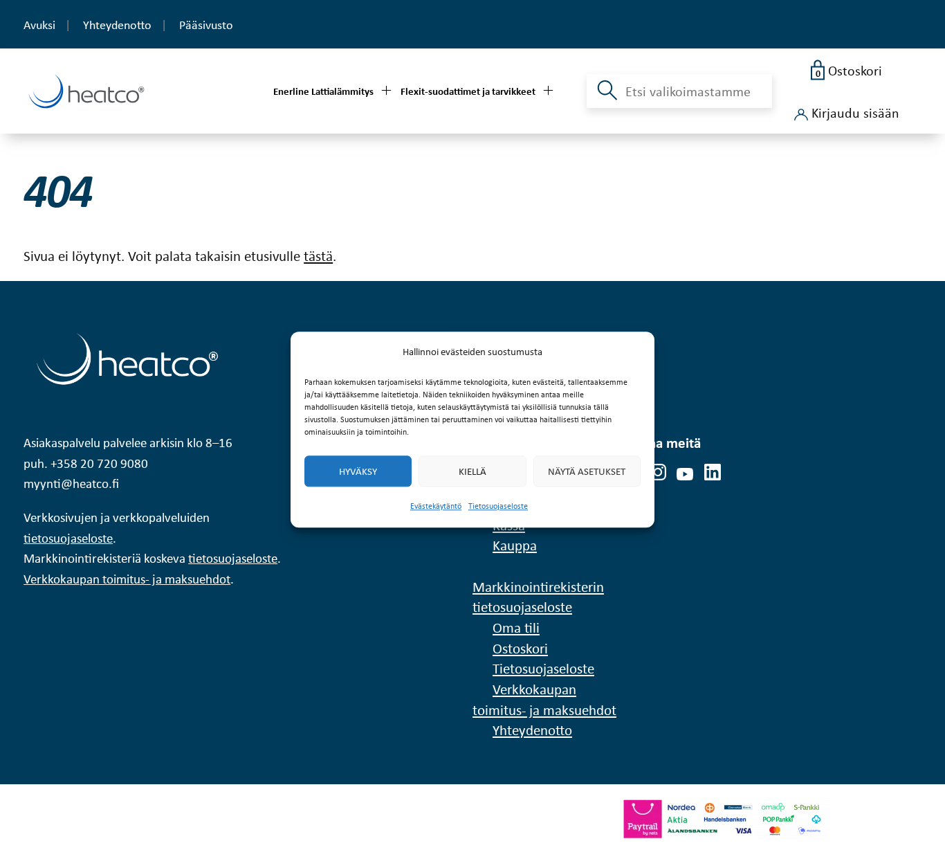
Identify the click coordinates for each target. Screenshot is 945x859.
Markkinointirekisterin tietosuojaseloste (538, 597)
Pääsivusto (206, 25)
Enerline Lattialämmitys (323, 91)
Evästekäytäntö (435, 506)
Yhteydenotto (117, 25)
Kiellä (472, 471)
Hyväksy (358, 471)
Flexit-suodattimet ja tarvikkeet (468, 91)
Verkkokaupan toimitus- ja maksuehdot (127, 579)
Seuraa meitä (661, 442)
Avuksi (39, 25)
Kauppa (515, 544)
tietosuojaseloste (68, 538)
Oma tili (516, 627)
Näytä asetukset (586, 471)
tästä (318, 255)
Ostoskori (520, 648)
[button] (606, 98)
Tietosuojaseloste (498, 506)
